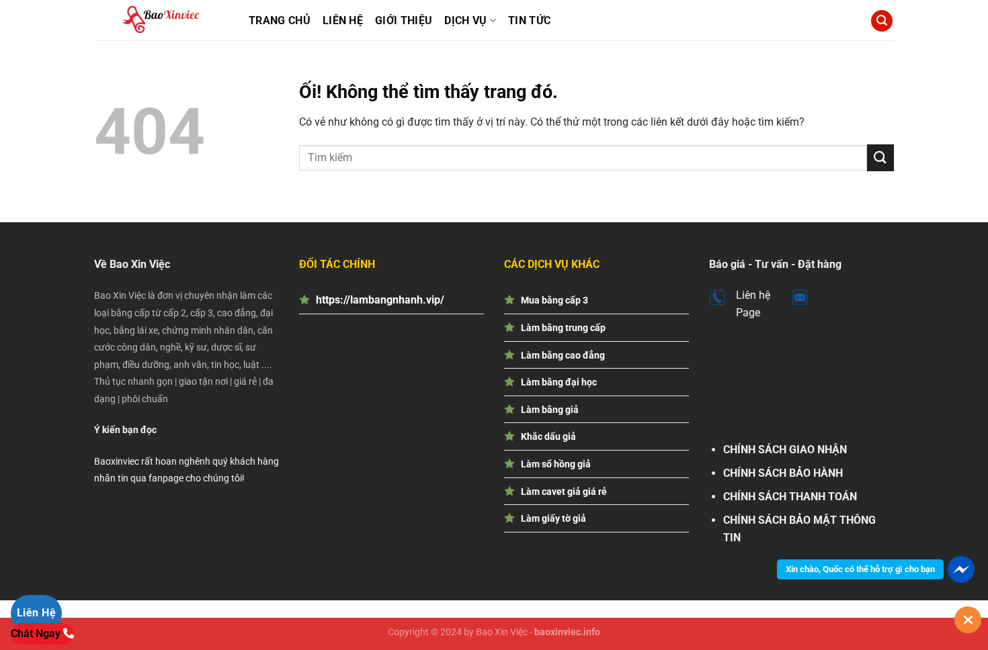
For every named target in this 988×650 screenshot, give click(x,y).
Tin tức (529, 20)
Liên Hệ (343, 20)
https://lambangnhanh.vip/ (380, 299)
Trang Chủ (280, 20)
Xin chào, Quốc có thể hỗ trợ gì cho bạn (860, 569)
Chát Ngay (37, 633)
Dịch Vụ (465, 20)
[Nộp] (880, 157)
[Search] (882, 21)
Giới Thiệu (403, 20)
